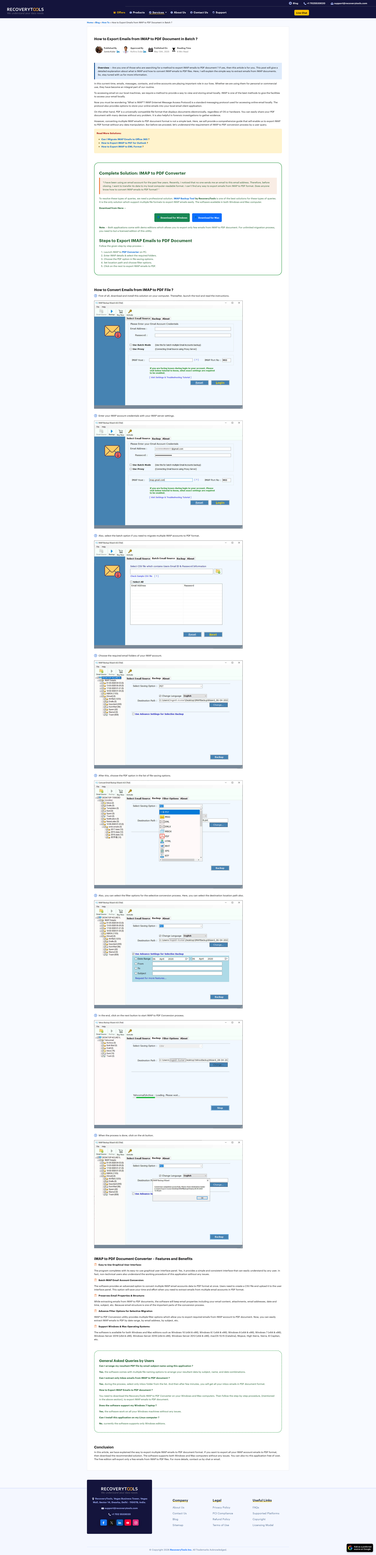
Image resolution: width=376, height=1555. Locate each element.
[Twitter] (111, 1522)
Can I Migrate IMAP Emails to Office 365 (124, 139)
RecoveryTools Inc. (181, 1549)
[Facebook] (103, 1522)
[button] (158, 12)
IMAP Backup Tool (184, 198)
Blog (295, 3)
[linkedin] (118, 51)
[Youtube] (128, 1522)
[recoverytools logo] (25, 13)
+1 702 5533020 (121, 1514)
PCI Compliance (223, 1513)
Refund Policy (221, 1519)
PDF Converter (130, 251)
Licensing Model (263, 1525)
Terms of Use (221, 1525)
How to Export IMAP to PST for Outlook (123, 142)
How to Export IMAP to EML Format (121, 146)
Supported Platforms (266, 1513)
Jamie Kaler (109, 51)
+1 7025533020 (316, 3)
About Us (178, 1507)
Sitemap (178, 1525)
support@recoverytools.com (350, 3)
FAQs (256, 1507)
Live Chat (301, 12)
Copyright (259, 1519)
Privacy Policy (221, 1507)
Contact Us (180, 1513)
